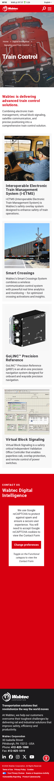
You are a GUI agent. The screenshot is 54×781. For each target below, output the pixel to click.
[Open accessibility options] (46, 758)
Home (5, 41)
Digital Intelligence (20, 41)
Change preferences (26, 544)
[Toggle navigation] (50, 8)
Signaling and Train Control (16, 45)
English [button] (47, 2)
